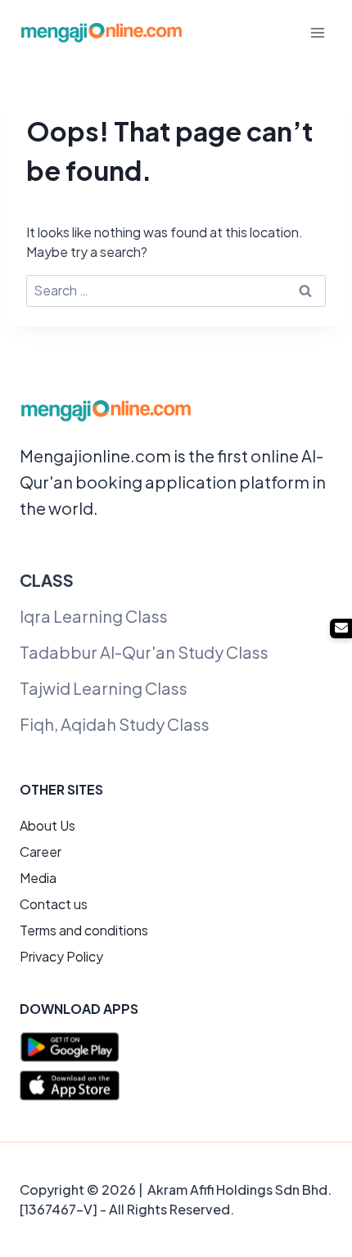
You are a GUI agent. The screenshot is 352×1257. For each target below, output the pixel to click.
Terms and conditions (84, 930)
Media (38, 877)
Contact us (54, 903)
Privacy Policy (61, 956)
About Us (47, 825)
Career (40, 851)
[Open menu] (317, 32)
